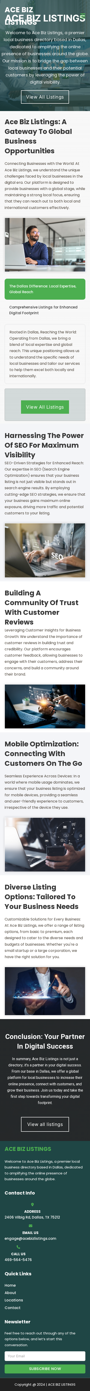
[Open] (82, 16)
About (10, 1292)
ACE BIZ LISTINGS (21, 15)
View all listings (45, 1124)
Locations (14, 1300)
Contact (13, 1307)
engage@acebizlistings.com (30, 1238)
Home (10, 1285)
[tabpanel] (45, 354)
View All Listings (45, 97)
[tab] (45, 289)
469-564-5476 (18, 1259)
